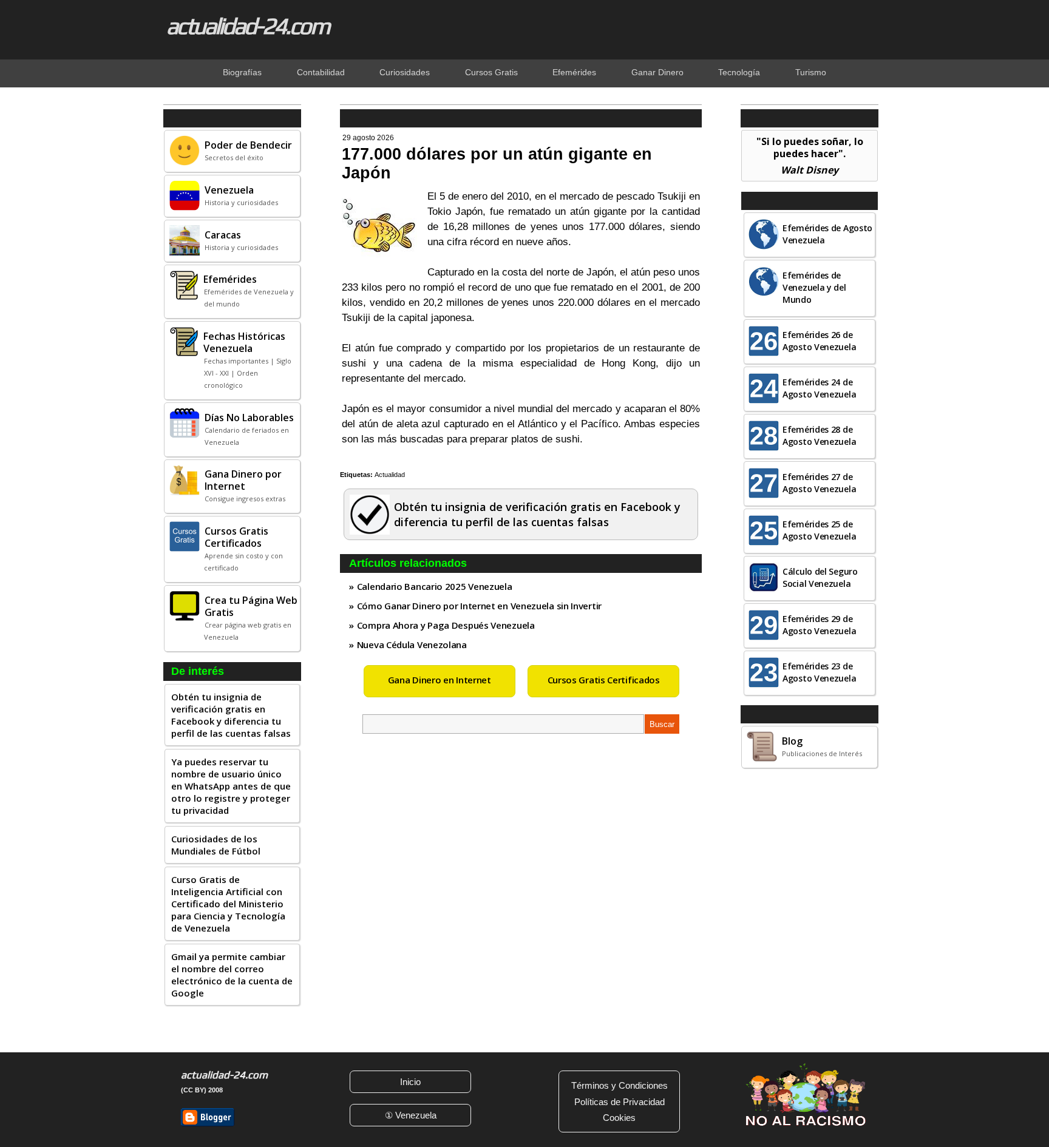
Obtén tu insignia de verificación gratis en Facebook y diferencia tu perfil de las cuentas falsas (231, 715)
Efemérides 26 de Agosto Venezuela (819, 341)
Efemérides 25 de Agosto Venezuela (819, 530)
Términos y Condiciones (619, 1085)
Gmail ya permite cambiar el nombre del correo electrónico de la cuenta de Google (232, 974)
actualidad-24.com (247, 25)
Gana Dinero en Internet (439, 680)
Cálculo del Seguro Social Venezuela (820, 577)
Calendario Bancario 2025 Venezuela (434, 586)
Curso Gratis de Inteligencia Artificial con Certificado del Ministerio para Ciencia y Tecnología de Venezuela (228, 903)
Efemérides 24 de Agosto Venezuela (819, 388)
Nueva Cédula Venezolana (412, 644)
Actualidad (390, 474)
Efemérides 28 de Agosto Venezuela (819, 435)
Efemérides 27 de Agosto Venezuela (819, 483)
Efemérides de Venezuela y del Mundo (814, 287)
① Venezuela (410, 1115)
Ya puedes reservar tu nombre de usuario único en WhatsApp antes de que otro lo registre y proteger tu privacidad (231, 786)
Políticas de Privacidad (619, 1102)
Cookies (619, 1117)
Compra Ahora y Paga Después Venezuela (446, 625)
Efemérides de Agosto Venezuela (827, 234)
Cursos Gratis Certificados (604, 680)
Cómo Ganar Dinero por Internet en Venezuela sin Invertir (479, 606)
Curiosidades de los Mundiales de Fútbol (215, 845)
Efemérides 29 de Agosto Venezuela (819, 625)
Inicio (410, 1082)
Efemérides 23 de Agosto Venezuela (819, 672)
